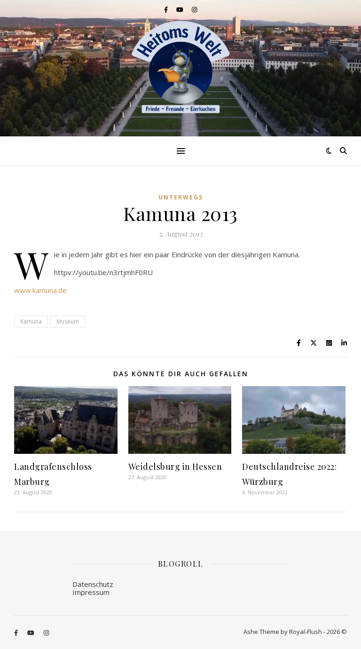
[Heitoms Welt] (180, 67)
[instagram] (194, 9)
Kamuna (31, 321)
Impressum (91, 592)
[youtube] (180, 9)
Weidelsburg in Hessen (175, 466)
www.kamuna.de (40, 290)
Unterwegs (180, 197)
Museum (67, 321)
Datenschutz (92, 584)
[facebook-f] (166, 9)
